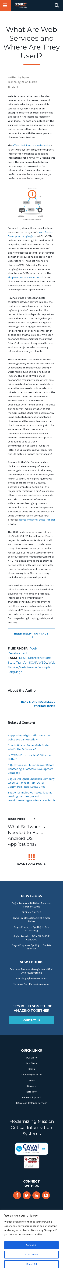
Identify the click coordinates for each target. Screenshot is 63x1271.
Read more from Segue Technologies (38, 703)
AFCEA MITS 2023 (31, 912)
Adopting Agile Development (31, 978)
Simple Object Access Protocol (25, 277)
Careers (31, 1086)
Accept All (31, 1245)
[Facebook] (17, 1195)
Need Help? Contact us (31, 635)
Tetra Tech (31, 1091)
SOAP (33, 662)
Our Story (31, 1063)
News (32, 1080)
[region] (31, 1240)
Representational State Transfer (36, 519)
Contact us (31, 1020)
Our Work (31, 1057)
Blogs (31, 1068)
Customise (31, 1254)
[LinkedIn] (36, 1196)
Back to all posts (31, 863)
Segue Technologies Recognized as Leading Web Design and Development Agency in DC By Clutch (31, 796)
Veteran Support (31, 1097)
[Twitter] (27, 1195)
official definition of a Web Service (31, 145)
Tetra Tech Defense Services (31, 1102)
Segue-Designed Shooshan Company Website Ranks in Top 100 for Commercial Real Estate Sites (31, 782)
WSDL (42, 662)
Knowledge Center (31, 1074)
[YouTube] (46, 1195)
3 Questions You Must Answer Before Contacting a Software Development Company (31, 769)
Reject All (31, 1264)
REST (23, 658)
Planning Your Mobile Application (31, 984)
